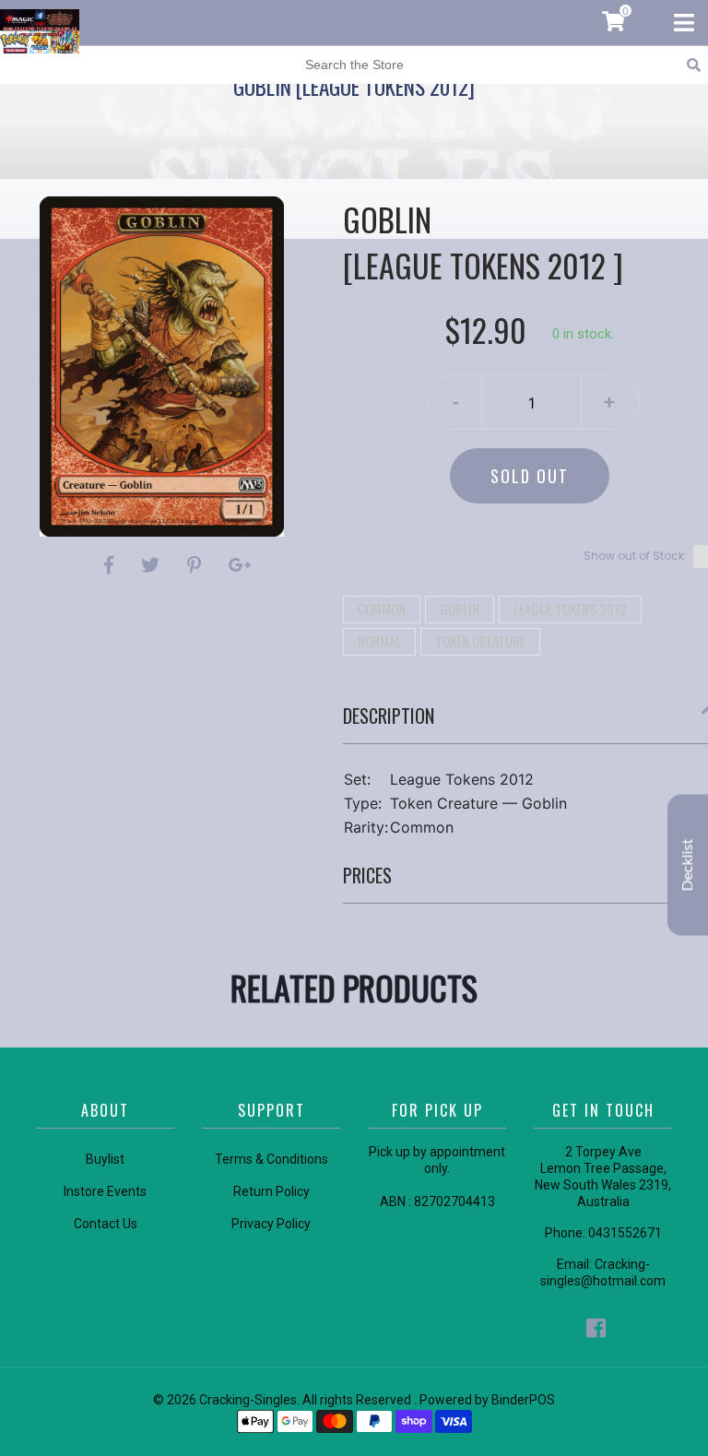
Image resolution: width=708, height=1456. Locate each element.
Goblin (459, 608)
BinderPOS (523, 1399)
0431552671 (625, 1232)
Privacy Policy (271, 1223)
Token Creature (480, 641)
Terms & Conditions (271, 1159)
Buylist (105, 1159)
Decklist (687, 864)
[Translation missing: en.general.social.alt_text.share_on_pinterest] (196, 565)
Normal (379, 641)
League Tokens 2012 (570, 608)
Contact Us (105, 1223)
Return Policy (271, 1191)
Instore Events (105, 1191)
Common (382, 608)
